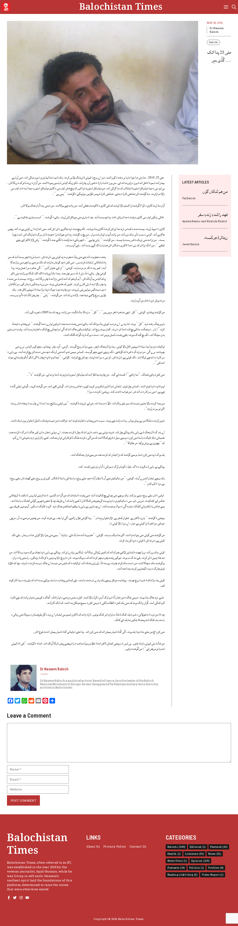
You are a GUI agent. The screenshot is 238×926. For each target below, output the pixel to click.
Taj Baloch (188, 198)
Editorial (198, 846)
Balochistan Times (121, 7)
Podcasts (176, 867)
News (214, 853)
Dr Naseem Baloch (217, 29)
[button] (234, 7)
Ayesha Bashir (191, 221)
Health (174, 853)
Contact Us (138, 846)
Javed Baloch (190, 244)
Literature (194, 853)
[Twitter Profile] (15, 897)
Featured (218, 846)
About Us (93, 846)
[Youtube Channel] (27, 897)
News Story (177, 860)
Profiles (215, 867)
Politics (196, 867)
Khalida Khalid (217, 221)
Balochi (213, 42)
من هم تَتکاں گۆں (215, 191)
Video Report (212, 874)
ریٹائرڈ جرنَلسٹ (216, 237)
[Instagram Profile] (21, 897)
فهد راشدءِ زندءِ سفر (213, 214)
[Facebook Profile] (8, 897)
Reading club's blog (182, 874)
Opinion (200, 860)
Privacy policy (114, 846)
